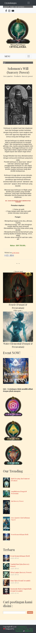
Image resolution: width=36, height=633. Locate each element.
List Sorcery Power (17, 501)
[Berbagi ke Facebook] (11, 255)
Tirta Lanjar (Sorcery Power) (20, 572)
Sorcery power (27, 76)
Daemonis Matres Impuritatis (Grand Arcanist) (21, 590)
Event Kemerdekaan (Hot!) (19, 534)
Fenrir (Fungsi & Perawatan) (18, 306)
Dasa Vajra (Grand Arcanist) (20, 581)
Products (17, 76)
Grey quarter (8, 76)
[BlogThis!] (7, 255)
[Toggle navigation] (28, 3)
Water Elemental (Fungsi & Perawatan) (18, 345)
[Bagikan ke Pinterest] (13, 255)
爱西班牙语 (29, 631)
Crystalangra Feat (21, 629)
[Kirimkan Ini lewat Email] (5, 255)
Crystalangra (10, 3)
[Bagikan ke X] (9, 255)
